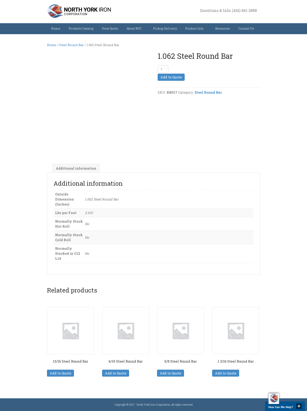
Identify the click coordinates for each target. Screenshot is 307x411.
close (299, 406)
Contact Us (246, 28)
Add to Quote (171, 77)
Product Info (194, 28)
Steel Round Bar (71, 45)
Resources (222, 28)
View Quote (110, 28)
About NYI (134, 28)
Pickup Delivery (165, 28)
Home (55, 28)
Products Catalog (81, 28)
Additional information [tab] (76, 168)
